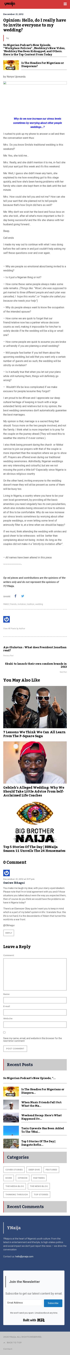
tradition (30, 604)
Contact (7, 1349)
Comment (8, 955)
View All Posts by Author (14, 628)
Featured (51, 1169)
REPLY (8, 933)
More (8, 1178)
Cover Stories (14, 1169)
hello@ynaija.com (24, 1256)
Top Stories (41, 1194)
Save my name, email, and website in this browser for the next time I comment (32, 1039)
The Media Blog (14, 1186)
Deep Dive (34, 1169)
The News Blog (39, 1186)
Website (8, 1018)
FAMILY (6, 604)
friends (13, 604)
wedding (39, 604)
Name (6, 994)
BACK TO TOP (14, 1342)
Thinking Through (16, 1194)
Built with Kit (34, 1320)
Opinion (22, 1178)
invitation (22, 604)
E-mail (6, 1006)
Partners (39, 1178)
